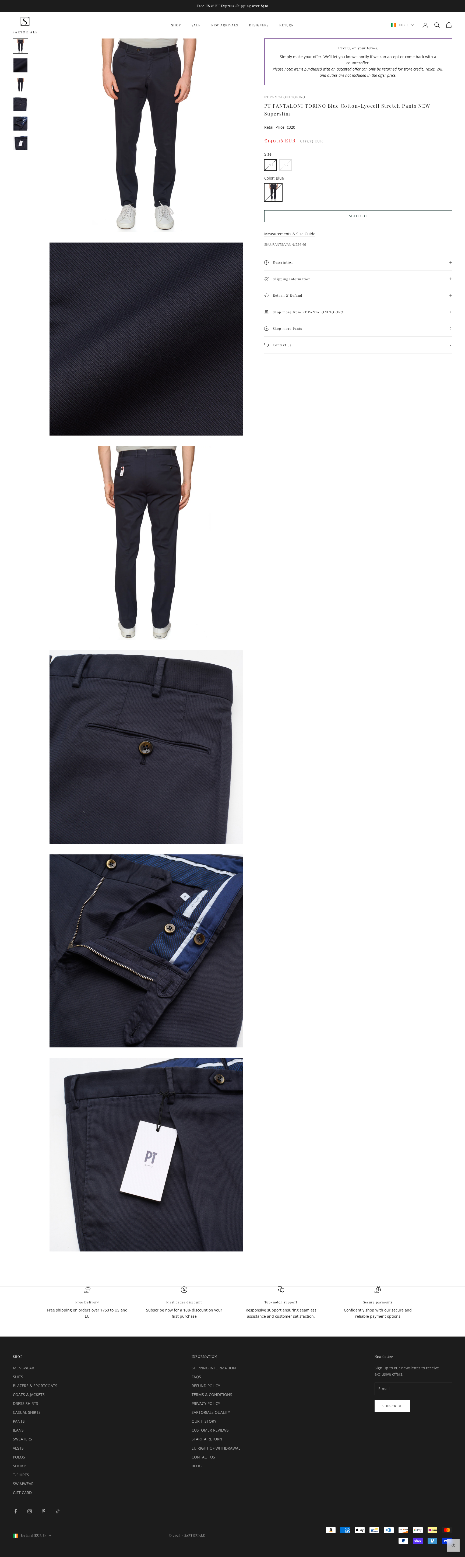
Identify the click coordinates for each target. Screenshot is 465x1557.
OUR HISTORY (204, 1421)
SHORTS (20, 1465)
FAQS (196, 1376)
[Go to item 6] (20, 142)
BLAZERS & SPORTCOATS (35, 1385)
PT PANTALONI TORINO (284, 97)
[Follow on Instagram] (29, 1511)
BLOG (197, 1465)
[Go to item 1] (20, 46)
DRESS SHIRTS (25, 1403)
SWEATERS (22, 1439)
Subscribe (392, 1406)
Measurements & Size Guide (289, 233)
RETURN (286, 25)
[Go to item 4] (20, 104)
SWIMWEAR (23, 1483)
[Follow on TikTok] (57, 1511)
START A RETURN (207, 1439)
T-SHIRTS (21, 1474)
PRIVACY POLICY (206, 1403)
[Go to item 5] (20, 123)
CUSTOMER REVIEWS (210, 1430)
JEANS (18, 1430)
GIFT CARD (22, 1492)
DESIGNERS (259, 25)
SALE (196, 25)
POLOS (19, 1457)
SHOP (176, 25)
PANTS (19, 1421)
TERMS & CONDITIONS (212, 1394)
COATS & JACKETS (29, 1394)
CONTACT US (203, 1457)
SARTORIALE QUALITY (211, 1412)
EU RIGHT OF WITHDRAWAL (216, 1448)
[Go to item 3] (20, 84)
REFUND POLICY (206, 1385)
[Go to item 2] (20, 65)
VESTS (18, 1448)
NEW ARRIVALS (224, 25)
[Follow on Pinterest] (43, 1511)
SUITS (18, 1376)
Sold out (358, 215)
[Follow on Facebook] (15, 1511)
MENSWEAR (23, 1367)
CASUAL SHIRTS (27, 1412)
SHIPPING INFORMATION (214, 1367)
